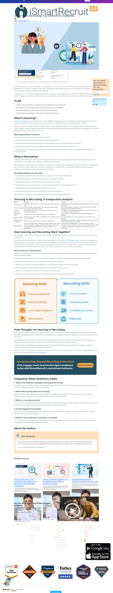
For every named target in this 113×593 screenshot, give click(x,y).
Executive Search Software (34, 525)
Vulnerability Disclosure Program (62, 546)
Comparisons (32, 536)
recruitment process (73, 240)
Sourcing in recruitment (20, 121)
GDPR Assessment (60, 535)
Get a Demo (19, 510)
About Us (58, 526)
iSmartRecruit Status (60, 537)
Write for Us (31, 542)
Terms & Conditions (60, 540)
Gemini (100, 584)
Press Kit (58, 533)
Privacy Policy (59, 548)
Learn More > (87, 0)
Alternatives (31, 535)
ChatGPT (75, 584)
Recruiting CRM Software (34, 527)
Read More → (53, 72)
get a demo (39, 352)
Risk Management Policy (61, 542)
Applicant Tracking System (34, 529)
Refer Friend (31, 538)
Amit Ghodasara (24, 21)
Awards (57, 528)
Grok (108, 584)
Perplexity (92, 584)
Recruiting (16, 11)
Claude (83, 584)
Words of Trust (60, 530)
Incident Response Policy (61, 544)
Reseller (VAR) (32, 540)
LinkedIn (39, 447)
